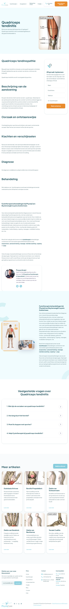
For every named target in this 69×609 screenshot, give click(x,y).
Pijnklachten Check (32, 4)
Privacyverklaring (37, 605)
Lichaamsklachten (30, 582)
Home (27, 574)
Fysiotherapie (29, 577)
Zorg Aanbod (29, 579)
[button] (13, 4)
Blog (27, 587)
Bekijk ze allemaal (60, 466)
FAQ (27, 593)
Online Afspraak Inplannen (61, 4)
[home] (5, 4)
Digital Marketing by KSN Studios (59, 603)
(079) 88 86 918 (49, 4)
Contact (28, 590)
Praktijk (27, 585)
